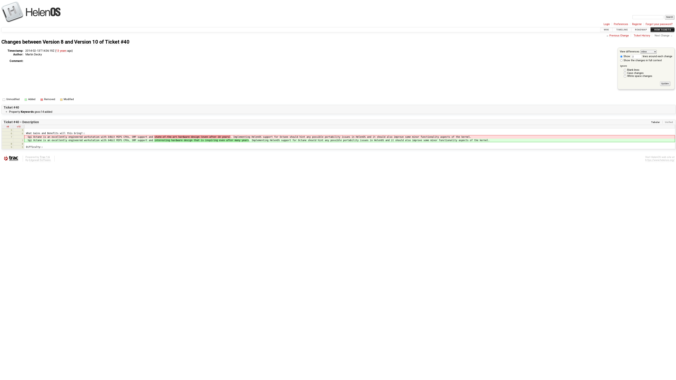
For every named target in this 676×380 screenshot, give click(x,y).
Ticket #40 (117, 42)
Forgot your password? (659, 24)
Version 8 (53, 42)
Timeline (622, 29)
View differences (629, 51)
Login (607, 24)
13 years (61, 50)
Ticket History (642, 35)
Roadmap (641, 29)
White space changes (639, 76)
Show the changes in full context (642, 60)
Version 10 (86, 42)
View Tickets (662, 29)
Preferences (621, 24)
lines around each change (657, 56)
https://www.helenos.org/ (660, 160)
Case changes (635, 73)
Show (626, 56)
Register (637, 24)
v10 (18, 126)
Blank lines (633, 69)
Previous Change (619, 35)
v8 (8, 126)
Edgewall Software (40, 160)
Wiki (606, 29)
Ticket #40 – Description (21, 122)
